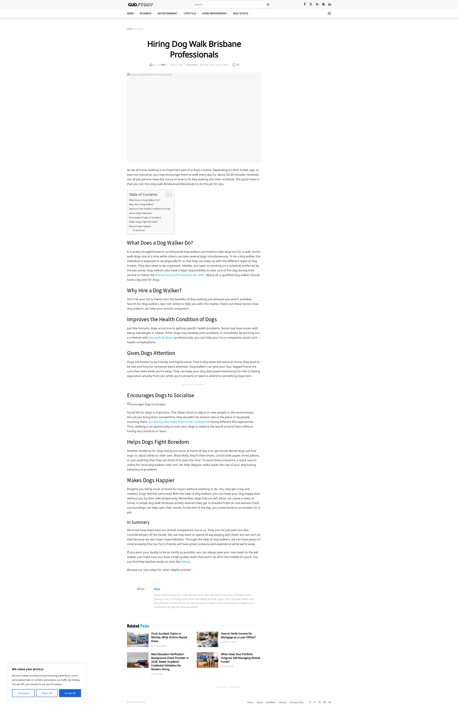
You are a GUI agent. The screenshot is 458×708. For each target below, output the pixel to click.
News (130, 13)
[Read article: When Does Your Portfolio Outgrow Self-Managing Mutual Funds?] (207, 660)
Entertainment (168, 13)
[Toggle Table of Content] (167, 195)
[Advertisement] (300, 54)
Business (146, 13)
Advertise (270, 702)
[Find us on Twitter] (310, 4)
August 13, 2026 (228, 642)
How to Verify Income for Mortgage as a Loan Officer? (238, 635)
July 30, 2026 (157, 674)
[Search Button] (268, 4)
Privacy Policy (297, 702)
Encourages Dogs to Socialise (145, 217)
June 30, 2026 (227, 666)
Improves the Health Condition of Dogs (150, 208)
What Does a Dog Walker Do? (144, 200)
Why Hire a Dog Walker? (141, 204)
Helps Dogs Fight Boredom (143, 221)
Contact (282, 702)
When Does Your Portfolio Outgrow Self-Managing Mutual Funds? (240, 657)
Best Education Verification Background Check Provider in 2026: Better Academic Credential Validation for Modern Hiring (170, 661)
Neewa (186, 562)
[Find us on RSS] (317, 4)
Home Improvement (214, 13)
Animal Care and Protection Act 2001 (179, 275)
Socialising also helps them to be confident (177, 422)
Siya (163, 64)
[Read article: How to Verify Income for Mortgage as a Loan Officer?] (207, 639)
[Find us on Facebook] (305, 4)
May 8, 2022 (177, 64)
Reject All (47, 693)
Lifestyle (190, 13)
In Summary (139, 230)
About (260, 702)
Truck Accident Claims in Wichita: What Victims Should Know (169, 637)
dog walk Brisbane (161, 337)
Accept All (70, 693)
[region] (46, 682)
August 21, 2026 (158, 646)
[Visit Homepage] (140, 4)
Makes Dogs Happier (140, 226)
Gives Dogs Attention (140, 213)
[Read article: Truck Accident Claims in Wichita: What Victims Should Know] (137, 639)
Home (130, 28)
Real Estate (240, 13)
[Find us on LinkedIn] (329, 4)
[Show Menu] (329, 13)
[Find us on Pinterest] (323, 4)
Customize (23, 693)
